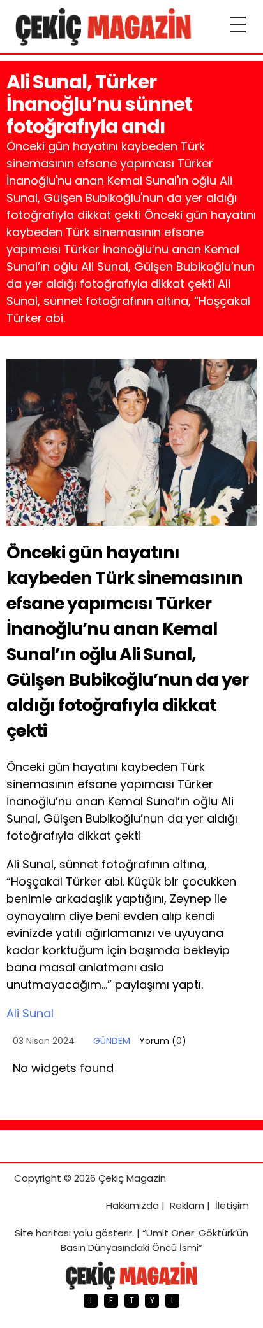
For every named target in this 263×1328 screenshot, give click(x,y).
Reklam (187, 1205)
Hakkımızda (132, 1205)
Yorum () (162, 1041)
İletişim (232, 1205)
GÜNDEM (111, 1041)
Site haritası (43, 1233)
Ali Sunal (30, 1013)
